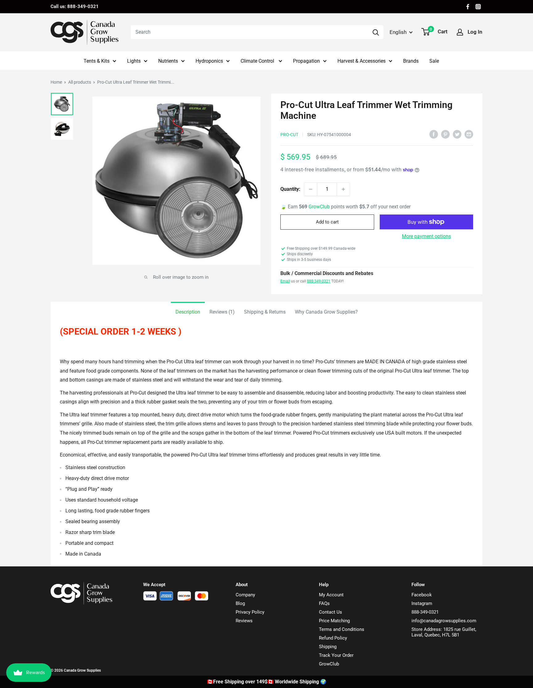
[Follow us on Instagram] (478, 6)
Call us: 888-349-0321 (75, 6)
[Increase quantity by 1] (343, 189)
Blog (240, 603)
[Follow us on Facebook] (468, 6)
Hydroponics (209, 61)
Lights (134, 61)
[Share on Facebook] (433, 134)
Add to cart (327, 222)
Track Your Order (336, 655)
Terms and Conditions (341, 629)
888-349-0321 (318, 281)
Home (56, 82)
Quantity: (290, 189)
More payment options (426, 236)
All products (79, 82)
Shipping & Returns (265, 312)
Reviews (244, 620)
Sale (434, 61)
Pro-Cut (289, 134)
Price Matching (334, 620)
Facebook (421, 595)
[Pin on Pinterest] (445, 134)
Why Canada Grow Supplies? (326, 312)
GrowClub (319, 207)
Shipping (328, 646)
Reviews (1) (222, 312)
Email (285, 281)
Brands (411, 61)
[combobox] (249, 32)
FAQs (324, 603)
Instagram (421, 603)
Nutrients (168, 61)
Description (188, 312)
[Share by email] (469, 134)
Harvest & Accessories (361, 61)
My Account (331, 595)
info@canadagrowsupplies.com (443, 620)
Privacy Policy (250, 612)
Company (245, 595)
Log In (475, 32)
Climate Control (258, 61)
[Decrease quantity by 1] (310, 189)
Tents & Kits (96, 61)
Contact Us (330, 612)
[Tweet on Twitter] (457, 134)
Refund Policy (333, 638)
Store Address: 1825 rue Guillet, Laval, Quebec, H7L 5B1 (443, 632)
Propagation (306, 61)
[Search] (375, 32)
